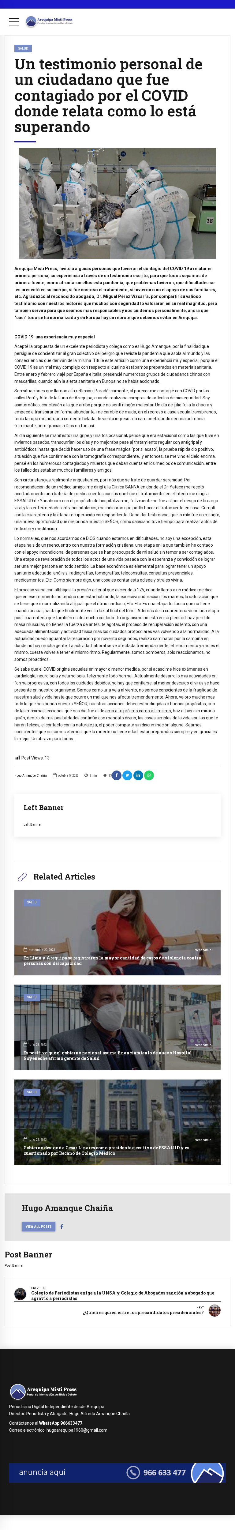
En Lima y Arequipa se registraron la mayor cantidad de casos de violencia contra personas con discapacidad (112, 960)
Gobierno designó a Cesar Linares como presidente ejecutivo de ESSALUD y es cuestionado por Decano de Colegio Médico (106, 1150)
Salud (23, 48)
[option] (117, 203)
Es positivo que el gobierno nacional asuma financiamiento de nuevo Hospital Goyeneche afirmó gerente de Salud (108, 1055)
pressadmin (203, 950)
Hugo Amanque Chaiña (30, 776)
